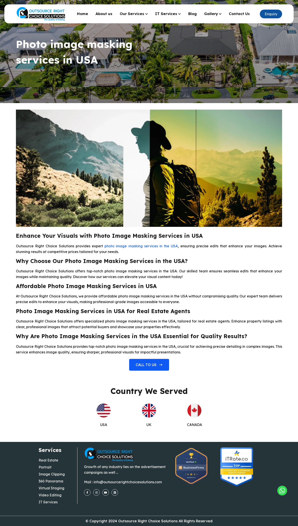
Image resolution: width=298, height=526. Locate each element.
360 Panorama (51, 481)
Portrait (45, 467)
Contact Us (239, 13)
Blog (192, 13)
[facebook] (87, 492)
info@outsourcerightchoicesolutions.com (128, 482)
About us (104, 13)
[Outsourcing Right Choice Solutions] (282, 490)
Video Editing (50, 495)
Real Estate (48, 460)
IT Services (166, 13)
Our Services (132, 13)
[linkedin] (114, 492)
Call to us (147, 365)
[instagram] (96, 492)
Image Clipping (52, 474)
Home (82, 13)
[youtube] (105, 492)
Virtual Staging (51, 488)
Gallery (211, 13)
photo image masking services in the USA (141, 246)
